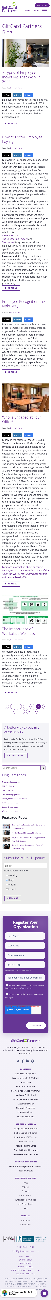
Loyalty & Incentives (10, 807)
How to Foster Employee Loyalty (22, 139)
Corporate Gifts (8, 790)
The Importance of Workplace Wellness (18, 631)
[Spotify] (32, 1061)
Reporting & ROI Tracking (26, 1137)
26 (29, 711)
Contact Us (25, 1224)
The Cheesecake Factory (15, 238)
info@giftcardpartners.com (25, 1251)
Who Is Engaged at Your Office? (21, 419)
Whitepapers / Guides (25, 1200)
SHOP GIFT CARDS (16, 755)
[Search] (42, 768)
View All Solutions (25, 1116)
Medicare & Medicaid (25, 1095)
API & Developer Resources (25, 1154)
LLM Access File (25, 1267)
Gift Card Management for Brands (25, 1166)
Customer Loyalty (25, 1103)
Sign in (36, 10)
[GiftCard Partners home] (25, 1040)
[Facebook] (23, 1061)
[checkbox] (25, 882)
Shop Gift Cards (42, 5)
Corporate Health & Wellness (25, 1078)
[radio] (25, 875)
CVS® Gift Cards (25, 1141)
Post (7, 95)
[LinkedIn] (27, 1061)
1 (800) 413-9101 (25, 1247)
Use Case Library (25, 1204)
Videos (25, 1187)
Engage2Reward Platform (26, 1128)
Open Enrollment (25, 1112)
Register (27, 10)
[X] (18, 1061)
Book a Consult (26, 1170)
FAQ (25, 1208)
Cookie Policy (25, 1260)
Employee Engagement (11, 782)
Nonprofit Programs (25, 1108)
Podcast (25, 1191)
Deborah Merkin (16, 88)
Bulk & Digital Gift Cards (25, 1133)
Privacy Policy (25, 1256)
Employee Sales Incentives (25, 1099)
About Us (25, 1220)
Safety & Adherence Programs (25, 1091)
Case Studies (25, 1195)
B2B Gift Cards (8, 786)
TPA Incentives (25, 1082)
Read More (11, 123)
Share (18, 95)
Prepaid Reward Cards (25, 1146)
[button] (18, 1293)
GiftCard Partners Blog (22, 29)
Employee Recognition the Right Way (23, 303)
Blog (26, 1182)
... (19, 706)
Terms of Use (26, 988)
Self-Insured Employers (25, 1086)
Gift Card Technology (10, 803)
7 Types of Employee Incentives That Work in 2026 (21, 77)
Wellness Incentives (10, 811)
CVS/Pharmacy (10, 235)
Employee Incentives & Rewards (14, 798)
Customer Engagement (11, 794)
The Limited (8, 242)
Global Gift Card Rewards (26, 1150)
